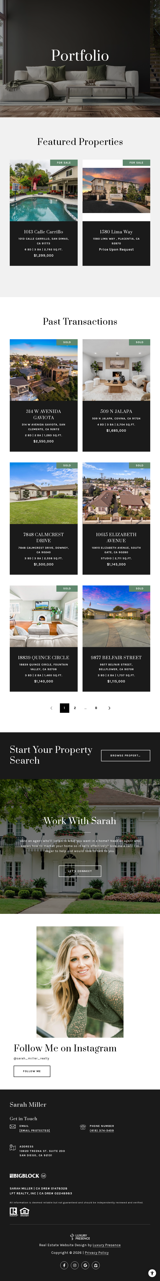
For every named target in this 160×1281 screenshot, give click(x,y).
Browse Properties (126, 755)
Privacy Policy (97, 1252)
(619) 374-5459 (102, 1130)
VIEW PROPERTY (44, 210)
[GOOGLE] (85, 1265)
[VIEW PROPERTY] (43, 207)
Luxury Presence (107, 1245)
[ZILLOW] (96, 1265)
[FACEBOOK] (64, 1265)
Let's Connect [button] (80, 871)
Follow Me (32, 1071)
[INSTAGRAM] (75, 1265)
